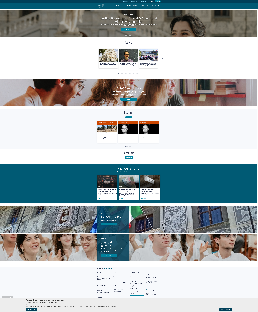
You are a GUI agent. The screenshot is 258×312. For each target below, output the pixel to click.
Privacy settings (7, 297)
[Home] (101, 5)
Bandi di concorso (133, 286)
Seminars (128, 153)
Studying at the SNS (130, 5)
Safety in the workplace (134, 290)
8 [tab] (128, 73)
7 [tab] (126, 73)
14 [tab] (136, 73)
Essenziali (29, 305)
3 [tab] (128, 35)
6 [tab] (132, 35)
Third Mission (155, 5)
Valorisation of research (118, 276)
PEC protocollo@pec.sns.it (152, 290)
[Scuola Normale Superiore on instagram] (104, 268)
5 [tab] (130, 35)
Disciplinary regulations (134, 288)
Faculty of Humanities (102, 275)
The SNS (117, 5)
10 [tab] (130, 73)
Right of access (133, 293)
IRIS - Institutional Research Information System (103, 293)
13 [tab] (135, 73)
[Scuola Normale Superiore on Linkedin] (108, 268)
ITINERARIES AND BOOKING (129, 29)
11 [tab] (132, 73)
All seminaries (129, 157)
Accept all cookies (225, 309)
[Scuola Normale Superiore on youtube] (111, 268)
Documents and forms (118, 289)
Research (143, 5)
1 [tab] (125, 35)
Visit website (109, 255)
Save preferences (31, 309)
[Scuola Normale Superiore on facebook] (109, 268)
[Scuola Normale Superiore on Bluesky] (106, 268)
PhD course (99, 286)
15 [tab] (137, 73)
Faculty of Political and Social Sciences (103, 279)
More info (128, 99)
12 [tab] (133, 73)
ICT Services (116, 287)
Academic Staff (134, 1)
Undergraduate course (102, 285)
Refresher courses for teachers (119, 282)
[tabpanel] (128, 23)
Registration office (117, 291)
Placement (115, 275)
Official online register (134, 291)
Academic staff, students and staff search (137, 276)
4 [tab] (129, 35)
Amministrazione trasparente (136, 283)
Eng (152, 1)
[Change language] (153, 1)
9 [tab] (129, 73)
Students (126, 1)
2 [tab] (126, 35)
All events (129, 117)
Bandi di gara (132, 285)
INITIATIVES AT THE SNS (108, 224)
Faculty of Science (101, 276)
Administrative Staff (145, 1)
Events (128, 112)
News (128, 42)
